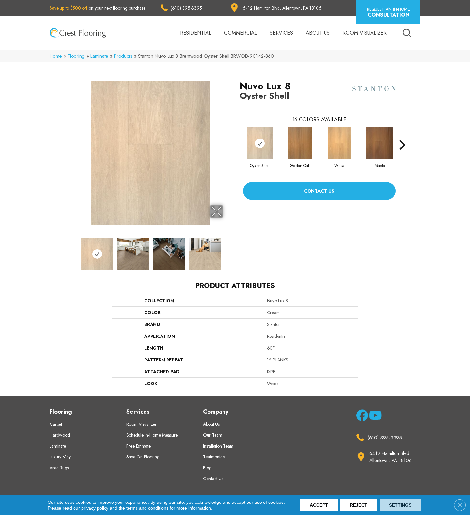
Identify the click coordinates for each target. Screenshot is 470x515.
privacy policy (94, 508)
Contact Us (319, 191)
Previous (74, 251)
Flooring (76, 55)
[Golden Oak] (299, 143)
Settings (400, 505)
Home (56, 55)
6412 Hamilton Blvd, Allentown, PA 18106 (282, 8)
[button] (388, 12)
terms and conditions (147, 508)
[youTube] (373, 417)
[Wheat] (339, 143)
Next (227, 251)
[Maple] (380, 143)
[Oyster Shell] (260, 143)
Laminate (99, 55)
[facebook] (361, 417)
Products (123, 55)
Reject (358, 505)
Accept (319, 505)
